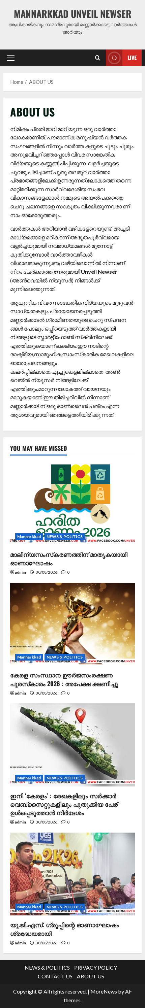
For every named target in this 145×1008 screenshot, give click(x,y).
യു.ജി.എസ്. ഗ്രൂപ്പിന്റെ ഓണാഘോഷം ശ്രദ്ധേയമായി (64, 928)
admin (20, 572)
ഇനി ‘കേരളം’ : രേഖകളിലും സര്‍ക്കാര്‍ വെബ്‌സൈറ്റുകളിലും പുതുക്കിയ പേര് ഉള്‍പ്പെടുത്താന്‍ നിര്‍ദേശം (64, 804)
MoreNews (103, 991)
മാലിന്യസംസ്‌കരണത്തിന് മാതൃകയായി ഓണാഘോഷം (68, 558)
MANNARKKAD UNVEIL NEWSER (73, 14)
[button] (10, 58)
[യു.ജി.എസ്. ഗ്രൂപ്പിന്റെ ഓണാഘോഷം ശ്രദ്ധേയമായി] (72, 874)
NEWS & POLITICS (65, 536)
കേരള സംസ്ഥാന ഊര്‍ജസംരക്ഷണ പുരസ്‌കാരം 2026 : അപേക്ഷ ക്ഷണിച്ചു (64, 678)
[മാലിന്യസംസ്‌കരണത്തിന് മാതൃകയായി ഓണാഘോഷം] (72, 503)
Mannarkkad (29, 536)
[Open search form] (97, 57)
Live (132, 57)
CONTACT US (55, 976)
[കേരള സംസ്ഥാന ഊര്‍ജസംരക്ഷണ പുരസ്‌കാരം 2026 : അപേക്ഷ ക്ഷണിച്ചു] (72, 624)
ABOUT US (90, 976)
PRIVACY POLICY (95, 967)
